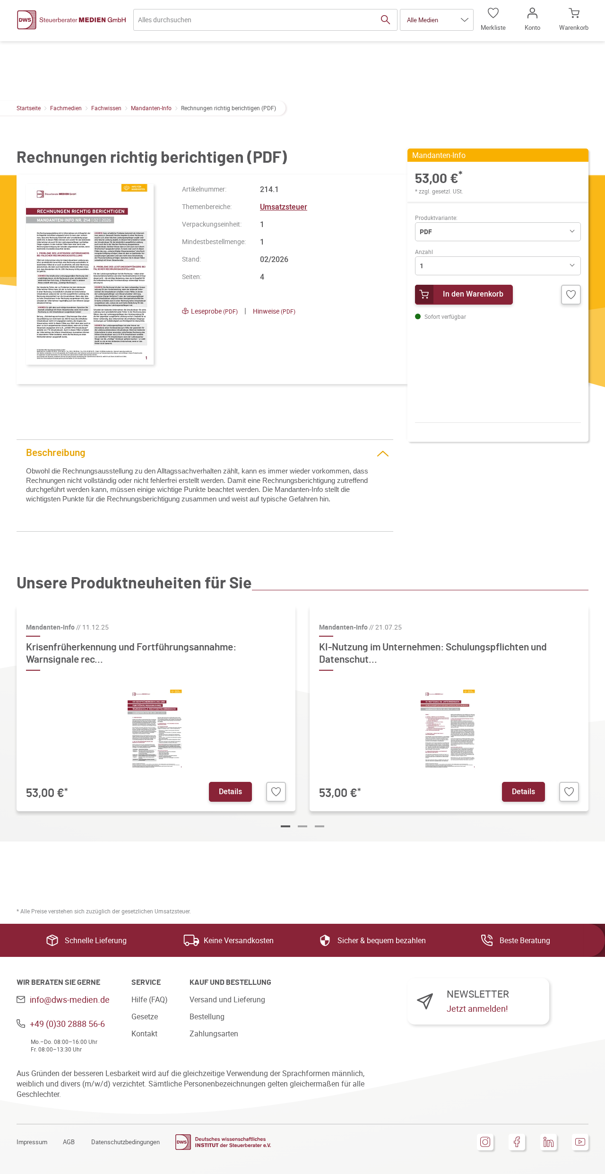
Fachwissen (106, 108)
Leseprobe (214, 311)
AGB (69, 1142)
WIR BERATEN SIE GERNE (58, 982)
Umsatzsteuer (283, 207)
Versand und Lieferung (227, 999)
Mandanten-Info (151, 108)
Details (230, 791)
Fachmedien (66, 108)
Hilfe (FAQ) (149, 999)
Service (146, 982)
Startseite (29, 108)
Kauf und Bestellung (230, 982)
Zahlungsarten (214, 1033)
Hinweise (274, 311)
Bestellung (207, 1016)
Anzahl (424, 251)
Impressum (32, 1142)
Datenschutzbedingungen (125, 1142)
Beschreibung (56, 453)
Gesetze (144, 1016)
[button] (437, 20)
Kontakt (144, 1033)
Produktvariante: (436, 217)
